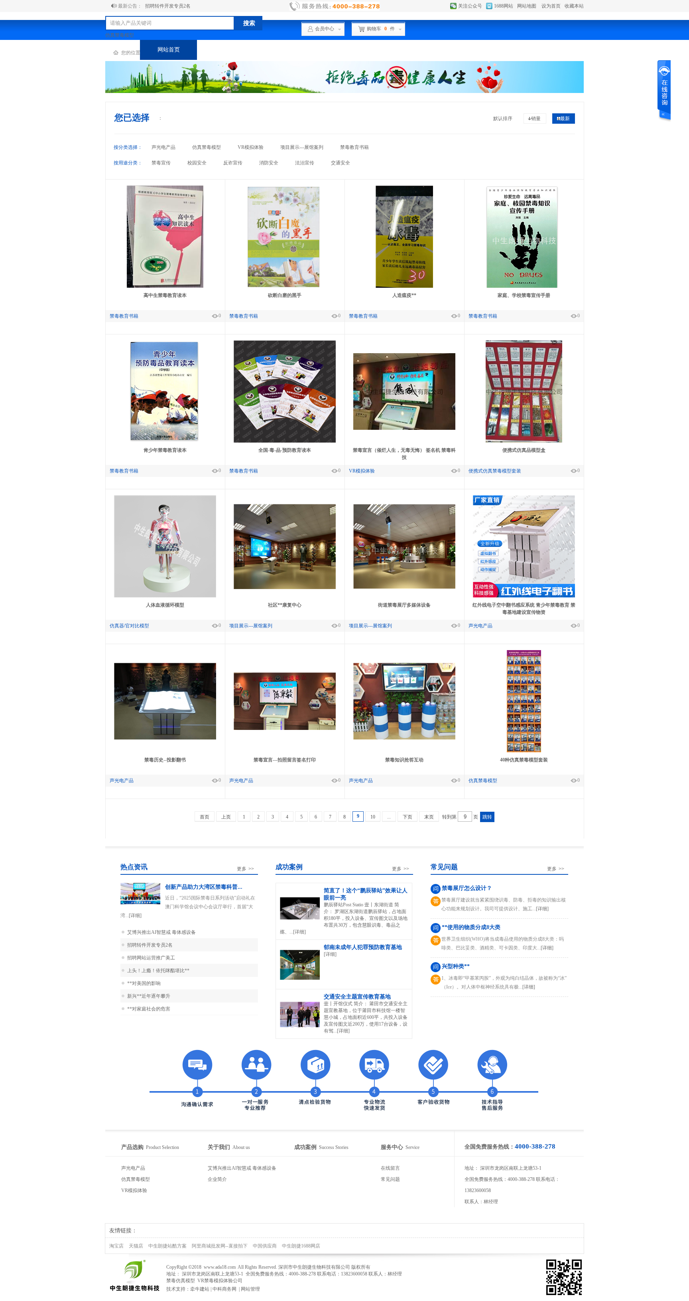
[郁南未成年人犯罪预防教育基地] (300, 979)
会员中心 (324, 29)
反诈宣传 (232, 163)
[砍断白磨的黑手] (284, 286)
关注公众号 (470, 6)
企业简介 (217, 1179)
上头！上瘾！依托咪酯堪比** (158, 970)
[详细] (135, 915)
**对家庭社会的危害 (148, 1009)
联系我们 (511, 50)
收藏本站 (574, 6)
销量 (536, 118)
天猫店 (136, 1246)
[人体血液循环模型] (165, 596)
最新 (565, 118)
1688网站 (503, 6)
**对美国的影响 (144, 983)
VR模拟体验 (251, 147)
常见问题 (390, 1179)
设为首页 (551, 6)
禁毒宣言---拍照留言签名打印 (285, 760)
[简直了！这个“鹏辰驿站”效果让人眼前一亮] (300, 919)
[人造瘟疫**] (404, 286)
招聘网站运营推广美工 (151, 958)
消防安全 (268, 163)
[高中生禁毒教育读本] (165, 286)
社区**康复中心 (284, 605)
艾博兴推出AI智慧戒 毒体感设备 (161, 932)
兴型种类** (456, 966)
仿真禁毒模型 (119, 35)
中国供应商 (265, 1246)
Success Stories (321, 1147)
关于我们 (397, 50)
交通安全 (340, 163)
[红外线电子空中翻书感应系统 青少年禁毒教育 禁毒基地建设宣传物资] (524, 596)
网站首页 (168, 50)
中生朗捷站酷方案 (167, 1246)
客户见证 (340, 50)
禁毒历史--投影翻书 (165, 760)
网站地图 (526, 6)
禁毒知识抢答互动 (404, 760)
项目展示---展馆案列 (301, 147)
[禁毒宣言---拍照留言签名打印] (285, 728)
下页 (407, 817)
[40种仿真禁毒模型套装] (524, 750)
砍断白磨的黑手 (284, 295)
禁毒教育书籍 (354, 147)
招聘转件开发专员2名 (168, 6)
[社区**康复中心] (285, 587)
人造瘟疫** (404, 295)
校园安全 (197, 163)
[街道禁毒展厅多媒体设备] (404, 587)
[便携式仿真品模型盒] (524, 441)
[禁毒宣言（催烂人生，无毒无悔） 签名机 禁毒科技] (404, 428)
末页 (429, 817)
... (389, 817)
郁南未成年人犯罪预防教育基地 (363, 947)
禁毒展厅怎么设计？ (467, 888)
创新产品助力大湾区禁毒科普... (203, 887)
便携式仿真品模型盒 (523, 450)
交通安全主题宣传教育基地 (357, 997)
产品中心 (226, 50)
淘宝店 (116, 1246)
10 (372, 817)
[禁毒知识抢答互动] (404, 738)
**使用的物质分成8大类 (471, 927)
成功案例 (283, 50)
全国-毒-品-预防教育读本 (284, 450)
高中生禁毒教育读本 (165, 295)
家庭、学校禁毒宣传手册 (524, 295)
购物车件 (381, 29)
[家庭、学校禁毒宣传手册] (524, 286)
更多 (245, 869)
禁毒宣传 (161, 163)
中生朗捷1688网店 (301, 1246)
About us (229, 1147)
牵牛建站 (199, 1289)
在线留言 (390, 1168)
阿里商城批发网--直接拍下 (220, 1246)
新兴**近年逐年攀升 (148, 996)
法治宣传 (304, 163)
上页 (226, 817)
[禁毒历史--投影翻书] (165, 738)
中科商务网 (224, 1289)
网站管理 (250, 1289)
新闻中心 (454, 50)
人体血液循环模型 (165, 605)
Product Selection (150, 1147)
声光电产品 (163, 147)
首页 (204, 817)
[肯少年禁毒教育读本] (165, 441)
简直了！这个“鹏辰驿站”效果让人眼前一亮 (365, 894)
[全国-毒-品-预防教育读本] (285, 441)
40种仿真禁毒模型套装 (524, 760)
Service (400, 1147)
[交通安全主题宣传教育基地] (300, 1026)
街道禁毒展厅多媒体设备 (404, 605)
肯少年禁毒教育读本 (165, 450)
